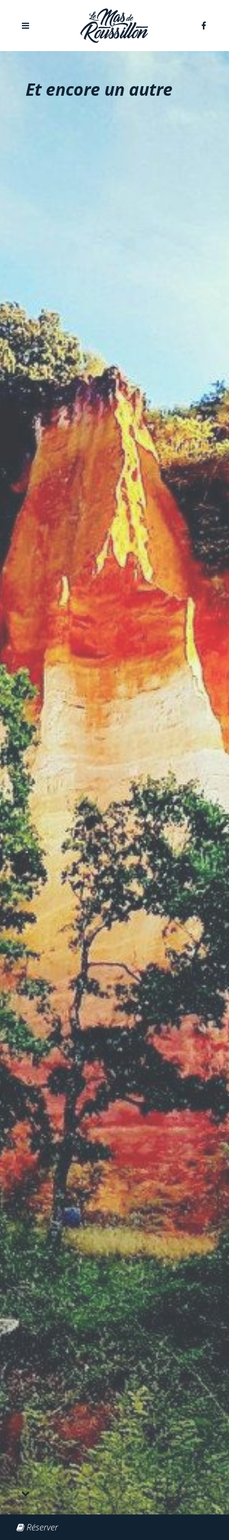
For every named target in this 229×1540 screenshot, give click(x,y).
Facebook (203, 25)
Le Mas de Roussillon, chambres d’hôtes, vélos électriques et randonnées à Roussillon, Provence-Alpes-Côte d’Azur (114, 26)
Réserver (42, 1527)
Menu (25, 25)
